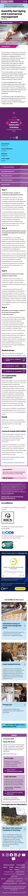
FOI (26, 878)
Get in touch (8, 478)
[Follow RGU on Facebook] (11, 855)
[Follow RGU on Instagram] (7, 855)
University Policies (9, 871)
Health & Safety (20, 871)
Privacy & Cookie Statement (15, 878)
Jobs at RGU (14, 876)
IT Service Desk (20, 865)
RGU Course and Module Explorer (13, 446)
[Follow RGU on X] (3, 855)
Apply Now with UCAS (9, 754)
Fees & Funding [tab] (5, 184)
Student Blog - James (12, 366)
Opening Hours (20, 874)
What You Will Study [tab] (8, 167)
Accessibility (22, 883)
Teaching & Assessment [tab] (7, 171)
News (10, 869)
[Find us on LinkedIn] (15, 855)
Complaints (19, 881)
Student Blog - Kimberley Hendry (13, 360)
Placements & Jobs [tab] (6, 175)
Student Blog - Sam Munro (13, 371)
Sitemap (3, 878)
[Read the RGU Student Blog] (13, 859)
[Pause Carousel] (17, 137)
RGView (16, 869)
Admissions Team (8, 459)
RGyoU (17, 867)
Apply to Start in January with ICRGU (15, 793)
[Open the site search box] (24, 1)
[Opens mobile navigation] (26, 1)
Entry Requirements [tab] (6, 180)
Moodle (11, 867)
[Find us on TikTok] (19, 855)
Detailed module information (13, 462)
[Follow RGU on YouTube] (23, 855)
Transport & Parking (8, 874)
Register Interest (7, 22)
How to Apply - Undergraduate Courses (14, 770)
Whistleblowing (10, 881)
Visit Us (6, 427)
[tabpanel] (14, 326)
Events (23, 867)
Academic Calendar (8, 865)
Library (5, 867)
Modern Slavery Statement (9, 883)
